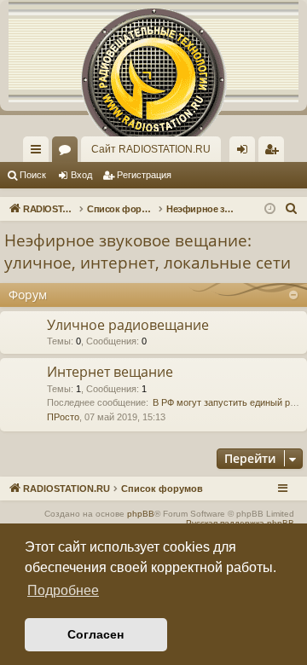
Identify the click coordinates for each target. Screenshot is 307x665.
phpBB (140, 513)
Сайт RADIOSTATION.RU (151, 149)
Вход (81, 175)
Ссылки (39, 152)
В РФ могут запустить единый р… (226, 402)
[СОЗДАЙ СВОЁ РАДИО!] (153, 51)
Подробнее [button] (63, 590)
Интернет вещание (110, 371)
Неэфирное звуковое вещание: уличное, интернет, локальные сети (147, 252)
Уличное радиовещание (128, 324)
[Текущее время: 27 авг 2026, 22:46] (269, 209)
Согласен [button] (95, 634)
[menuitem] (271, 149)
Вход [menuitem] (246, 152)
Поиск (33, 175)
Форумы (68, 152)
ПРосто (63, 417)
